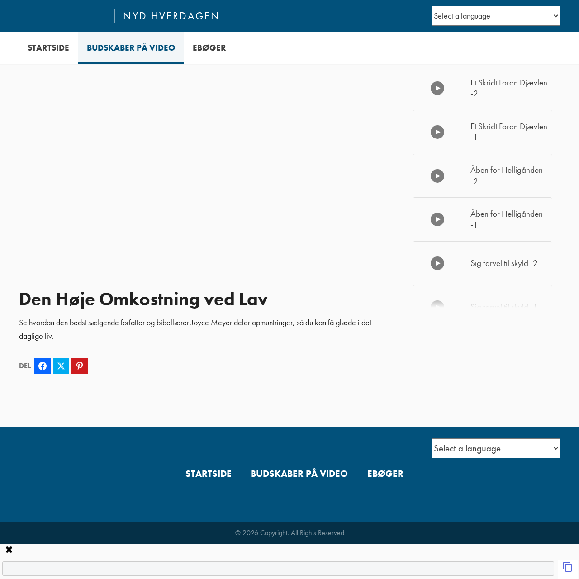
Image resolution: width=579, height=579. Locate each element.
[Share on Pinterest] (79, 366)
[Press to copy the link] (568, 569)
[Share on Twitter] (61, 366)
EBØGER (209, 47)
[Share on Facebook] (42, 366)
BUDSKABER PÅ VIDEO (131, 47)
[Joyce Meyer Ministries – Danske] (63, 16)
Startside (48, 47)
